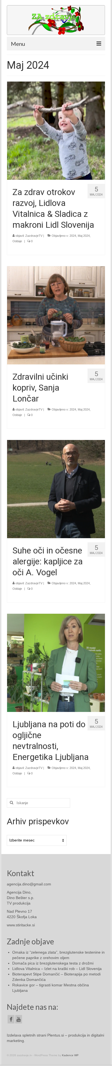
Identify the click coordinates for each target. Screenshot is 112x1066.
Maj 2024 (84, 235)
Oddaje (17, 241)
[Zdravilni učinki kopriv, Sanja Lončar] (56, 315)
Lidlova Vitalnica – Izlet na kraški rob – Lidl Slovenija (57, 968)
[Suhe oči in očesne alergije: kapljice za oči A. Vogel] (56, 488)
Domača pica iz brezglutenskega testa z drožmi (53, 963)
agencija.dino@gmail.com (29, 884)
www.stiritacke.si (21, 925)
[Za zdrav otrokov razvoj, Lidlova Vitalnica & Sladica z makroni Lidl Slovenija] (56, 130)
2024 (73, 235)
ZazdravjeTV (33, 235)
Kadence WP (70, 1055)
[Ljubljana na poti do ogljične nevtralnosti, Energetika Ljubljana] (56, 662)
